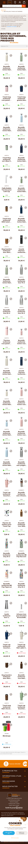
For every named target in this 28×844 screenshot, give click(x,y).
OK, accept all (8, 833)
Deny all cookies (21, 833)
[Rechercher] (24, 6)
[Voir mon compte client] (19, 2)
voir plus (3, 28)
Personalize (16, 837)
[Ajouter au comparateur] (11, 55)
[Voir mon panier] (24, 2)
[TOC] (10, 2)
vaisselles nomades (11, 26)
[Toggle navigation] (4, 2)
